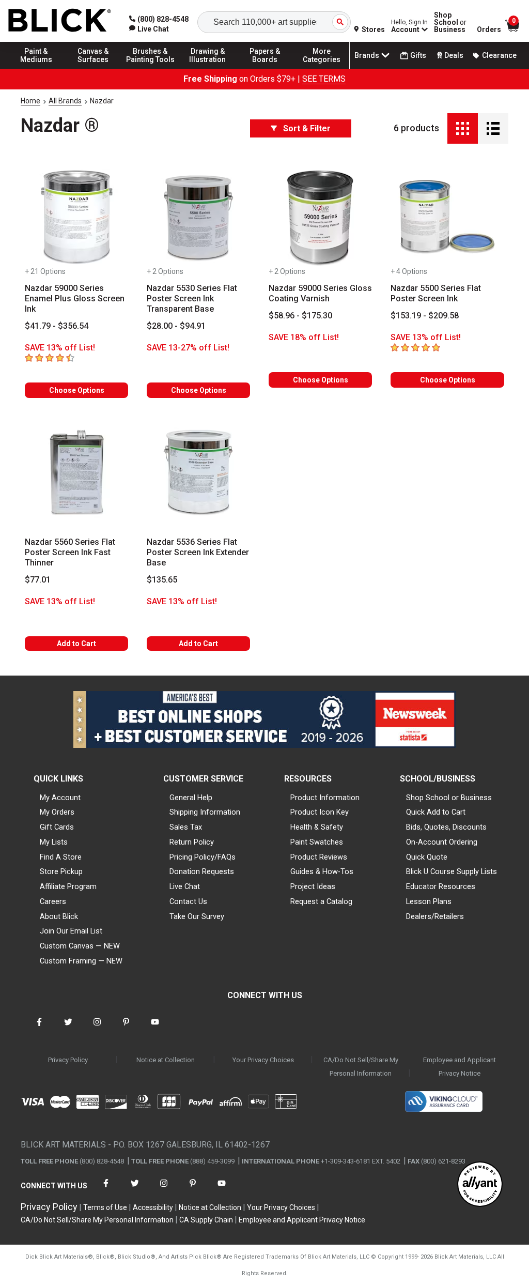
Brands (366, 55)
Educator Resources (440, 886)
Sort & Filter (307, 128)
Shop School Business (450, 22)
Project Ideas (312, 886)
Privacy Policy (68, 1060)
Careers (53, 901)
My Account (60, 797)
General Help (190, 797)
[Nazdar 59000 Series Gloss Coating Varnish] (320, 218)
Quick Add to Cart (435, 812)
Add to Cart (76, 643)
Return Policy (191, 842)
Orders (489, 29)
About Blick (59, 916)
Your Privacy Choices (263, 1060)
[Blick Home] (60, 21)
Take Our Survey (196, 916)
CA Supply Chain (206, 1220)
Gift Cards (57, 827)
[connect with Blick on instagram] (97, 1028)
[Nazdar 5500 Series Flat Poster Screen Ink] (447, 218)
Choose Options (76, 390)
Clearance (499, 55)
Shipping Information (204, 812)
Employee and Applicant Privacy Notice (459, 1066)
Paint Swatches (316, 842)
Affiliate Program (68, 886)
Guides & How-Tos (321, 871)
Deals (453, 55)
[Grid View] (462, 128)
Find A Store (61, 857)
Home (30, 101)
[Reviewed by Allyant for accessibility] (480, 1185)
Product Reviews (318, 857)
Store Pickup (61, 871)
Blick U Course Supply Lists (451, 871)
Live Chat (184, 886)
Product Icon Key (319, 812)
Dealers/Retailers (435, 916)
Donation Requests (201, 871)
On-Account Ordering (441, 842)
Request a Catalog (321, 901)
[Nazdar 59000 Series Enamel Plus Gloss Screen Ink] (76, 218)
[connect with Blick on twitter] (68, 1028)
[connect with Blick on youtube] (155, 1028)
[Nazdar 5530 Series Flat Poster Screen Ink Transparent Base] (198, 218)
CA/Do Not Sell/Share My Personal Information (360, 1066)
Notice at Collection (165, 1060)
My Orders (57, 812)
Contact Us (188, 901)
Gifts (418, 55)
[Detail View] (493, 128)
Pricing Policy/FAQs (202, 857)
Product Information (325, 797)
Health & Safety (316, 827)
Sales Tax (185, 827)
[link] (149, 29)
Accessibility (153, 1207)
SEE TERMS (324, 79)
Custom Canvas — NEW (80, 946)
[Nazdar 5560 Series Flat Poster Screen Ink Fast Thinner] (76, 472)
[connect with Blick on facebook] (39, 1028)
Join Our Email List (71, 931)
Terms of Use (105, 1207)
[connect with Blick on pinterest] (126, 1028)
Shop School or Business (449, 797)
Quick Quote (426, 857)
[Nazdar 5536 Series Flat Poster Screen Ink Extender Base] (198, 472)
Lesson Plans (429, 901)
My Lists (54, 842)
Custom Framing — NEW (81, 961)
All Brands (65, 101)
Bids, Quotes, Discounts (446, 827)
